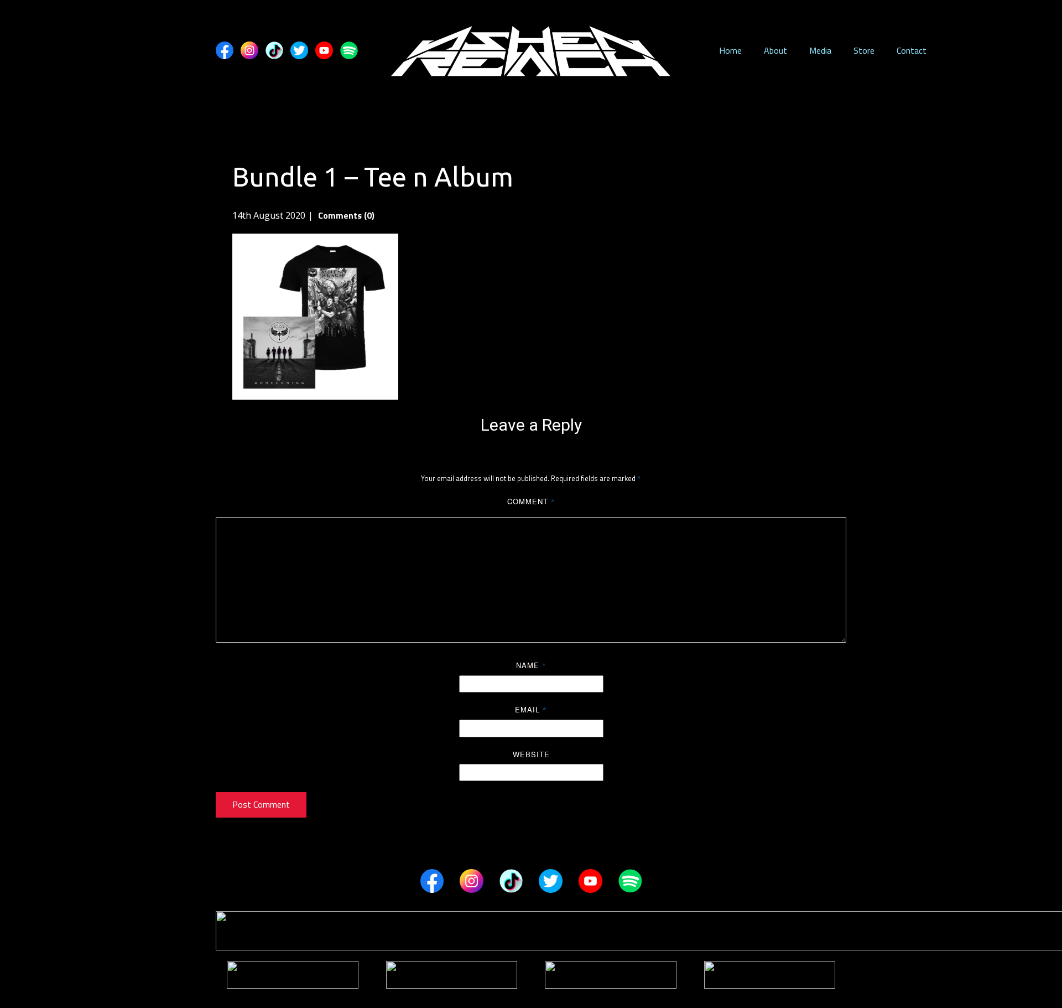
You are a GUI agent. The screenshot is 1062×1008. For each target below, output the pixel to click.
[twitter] (299, 50)
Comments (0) (345, 215)
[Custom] (274, 50)
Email (531, 709)
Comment (531, 501)
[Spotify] (349, 50)
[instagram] (249, 50)
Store (863, 50)
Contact (911, 50)
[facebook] (224, 50)
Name (531, 665)
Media (820, 50)
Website (531, 754)
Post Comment (261, 804)
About (775, 50)
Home (730, 50)
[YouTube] (324, 50)
